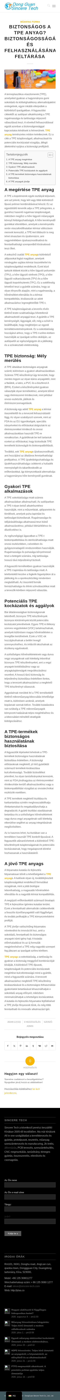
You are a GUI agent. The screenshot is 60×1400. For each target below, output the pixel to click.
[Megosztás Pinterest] (21, 1046)
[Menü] (54, 6)
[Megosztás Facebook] (8, 1046)
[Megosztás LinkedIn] (27, 1046)
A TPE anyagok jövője (19, 181)
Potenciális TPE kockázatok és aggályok (28, 170)
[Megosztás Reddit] (46, 1046)
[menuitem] (47, 6)
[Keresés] (47, 6)
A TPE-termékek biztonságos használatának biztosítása (29, 176)
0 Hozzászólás (32, 1022)
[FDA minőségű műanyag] (30, 79)
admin (30, 1026)
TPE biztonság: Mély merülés (22, 163)
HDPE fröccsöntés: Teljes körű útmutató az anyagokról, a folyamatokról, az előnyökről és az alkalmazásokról (32, 1354)
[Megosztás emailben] (52, 1046)
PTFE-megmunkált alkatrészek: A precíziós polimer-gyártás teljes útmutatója (28, 1370)
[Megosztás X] (14, 1046)
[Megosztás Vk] (39, 1046)
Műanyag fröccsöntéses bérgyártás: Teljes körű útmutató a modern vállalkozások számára (30, 1325)
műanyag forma (30, 22)
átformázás (10, 1147)
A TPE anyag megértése (20, 159)
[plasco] (24, 6)
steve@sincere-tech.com (26, 1286)
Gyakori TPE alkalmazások (21, 167)
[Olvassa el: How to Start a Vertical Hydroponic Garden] (7, 1311)
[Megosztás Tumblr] (33, 1046)
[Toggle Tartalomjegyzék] (48, 155)
